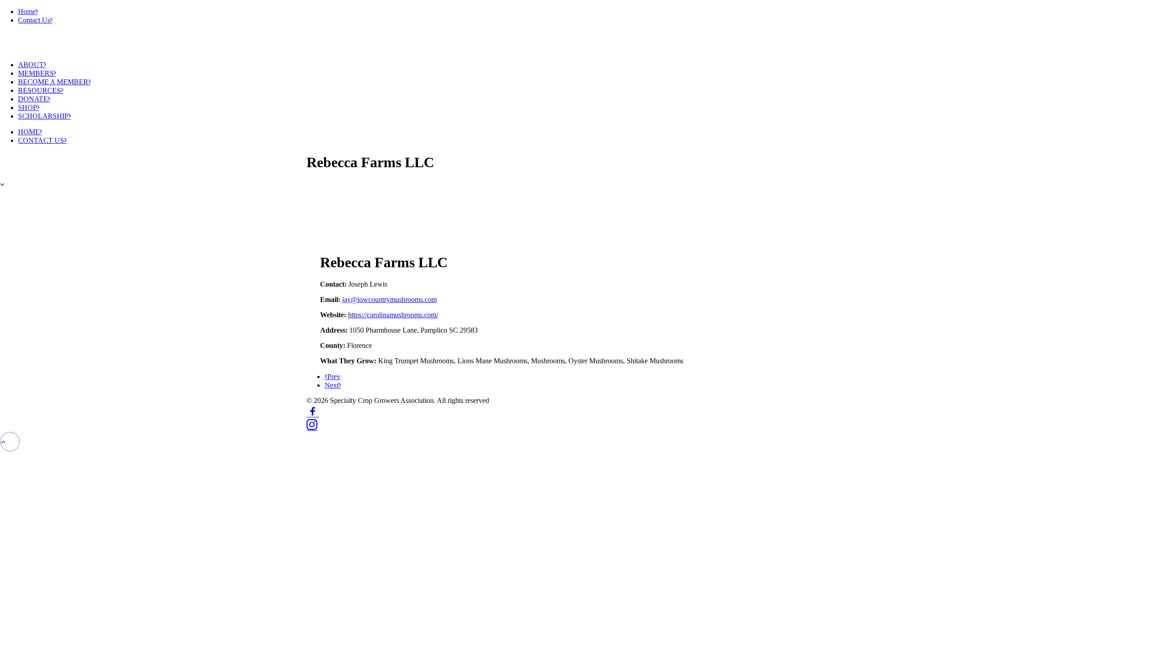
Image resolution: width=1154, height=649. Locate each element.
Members (36, 73)
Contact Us (34, 20)
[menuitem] (586, 11)
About (31, 65)
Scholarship (43, 116)
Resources (39, 90)
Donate (33, 99)
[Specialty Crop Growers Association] (90, 42)
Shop (27, 107)
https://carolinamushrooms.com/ (393, 315)
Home (27, 11)
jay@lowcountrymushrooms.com (389, 299)
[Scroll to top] (10, 441)
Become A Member (53, 82)
